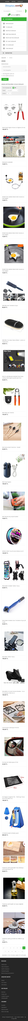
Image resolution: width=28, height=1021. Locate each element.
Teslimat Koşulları (5, 971)
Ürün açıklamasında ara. (8, 75)
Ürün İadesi (4, 982)
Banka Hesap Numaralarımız (7, 973)
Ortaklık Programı (5, 996)
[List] (15, 88)
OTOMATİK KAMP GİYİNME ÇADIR (10, 833)
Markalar (3, 992)
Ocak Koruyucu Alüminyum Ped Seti (10, 727)
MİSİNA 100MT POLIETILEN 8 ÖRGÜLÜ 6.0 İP (13, 551)
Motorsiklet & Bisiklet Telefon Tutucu (11, 586)
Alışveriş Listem (4, 1009)
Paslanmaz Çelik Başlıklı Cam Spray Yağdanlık (12, 904)
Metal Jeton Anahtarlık (7, 162)
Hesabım (7, 1)
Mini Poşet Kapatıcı (6, 482)
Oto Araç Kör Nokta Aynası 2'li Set (10, 762)
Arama (10, 57)
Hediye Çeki (4, 994)
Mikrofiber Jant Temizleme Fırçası (10, 305)
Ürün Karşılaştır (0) (7, 87)
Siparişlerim (4, 1007)
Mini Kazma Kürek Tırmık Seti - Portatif (11, 447)
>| (22, 951)
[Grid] (13, 88)
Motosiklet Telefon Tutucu (8, 656)
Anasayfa (3, 57)
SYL (16, 1018)
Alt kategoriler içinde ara (8, 73)
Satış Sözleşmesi (5, 966)
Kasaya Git (20, 1)
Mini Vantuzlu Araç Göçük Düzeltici (10, 516)
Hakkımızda (4, 964)
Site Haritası (4, 984)
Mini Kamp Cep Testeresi (8, 412)
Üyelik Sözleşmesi (5, 969)
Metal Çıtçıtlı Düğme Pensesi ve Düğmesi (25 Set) (13, 127)
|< (3, 948)
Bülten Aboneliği (4, 1011)
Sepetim (13, 1)
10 (15, 951)
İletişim (2, 980)
